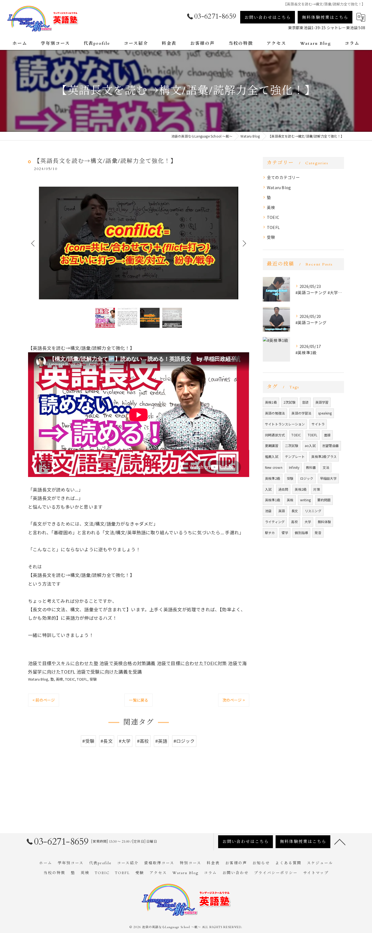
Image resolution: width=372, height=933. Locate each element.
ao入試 (310, 445)
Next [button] (243, 243)
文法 (326, 467)
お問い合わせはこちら (268, 17)
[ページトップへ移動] (339, 841)
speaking (325, 413)
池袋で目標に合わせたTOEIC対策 (192, 663)
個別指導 (301, 532)
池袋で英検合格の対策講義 (127, 663)
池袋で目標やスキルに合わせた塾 (63, 663)
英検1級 (271, 402)
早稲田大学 (328, 478)
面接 (327, 435)
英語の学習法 (301, 413)
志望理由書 (330, 445)
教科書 (311, 467)
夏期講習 (271, 445)
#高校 (143, 741)
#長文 (106, 741)
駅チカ (270, 532)
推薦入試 (271, 456)
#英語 (161, 741)
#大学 (125, 741)
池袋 (268, 510)
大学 (307, 521)
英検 (59, 679)
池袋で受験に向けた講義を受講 (109, 671)
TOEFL (82, 679)
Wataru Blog (38, 679)
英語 (281, 510)
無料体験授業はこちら (325, 17)
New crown (273, 467)
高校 (294, 521)
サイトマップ (316, 873)
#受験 (88, 741)
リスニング (313, 510)
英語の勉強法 (275, 413)
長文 (294, 510)
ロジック (306, 478)
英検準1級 (272, 499)
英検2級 (301, 489)
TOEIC (70, 679)
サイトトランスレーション (285, 424)
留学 (285, 532)
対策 (316, 489)
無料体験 (324, 521)
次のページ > (233, 700)
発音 (318, 532)
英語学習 (322, 402)
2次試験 (289, 402)
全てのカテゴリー (283, 177)
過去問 (283, 489)
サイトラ (318, 424)
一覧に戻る (138, 700)
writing (305, 499)
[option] (138, 243)
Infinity (294, 467)
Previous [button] (33, 243)
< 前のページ (43, 700)
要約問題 (324, 499)
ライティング (275, 521)
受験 (93, 679)
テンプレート (295, 456)
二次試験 (291, 445)
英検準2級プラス (324, 456)
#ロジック (184, 741)
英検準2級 (272, 478)
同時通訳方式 (275, 435)
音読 (305, 402)
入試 (268, 489)
